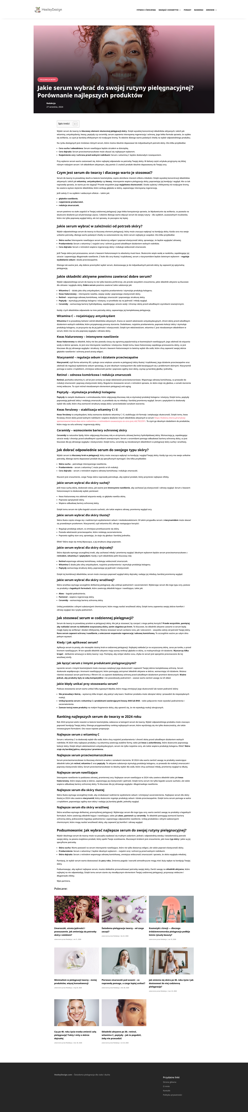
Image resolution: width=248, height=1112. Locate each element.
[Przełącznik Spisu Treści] (74, 124)
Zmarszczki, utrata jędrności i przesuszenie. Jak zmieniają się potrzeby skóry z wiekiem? (75, 931)
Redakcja (69, 939)
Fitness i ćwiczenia (146, 10)
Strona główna (169, 1082)
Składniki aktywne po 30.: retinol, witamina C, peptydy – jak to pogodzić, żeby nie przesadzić (121, 1035)
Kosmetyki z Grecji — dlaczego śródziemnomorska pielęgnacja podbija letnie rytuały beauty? (169, 931)
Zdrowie (210, 10)
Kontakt (166, 1090)
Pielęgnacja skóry (48, 80)
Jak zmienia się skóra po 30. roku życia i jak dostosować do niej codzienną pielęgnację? (171, 983)
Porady (187, 10)
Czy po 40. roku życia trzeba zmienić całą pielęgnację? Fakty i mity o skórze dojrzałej (75, 1035)
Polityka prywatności (172, 1095)
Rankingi (198, 10)
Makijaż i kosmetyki (168, 10)
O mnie (166, 1086)
